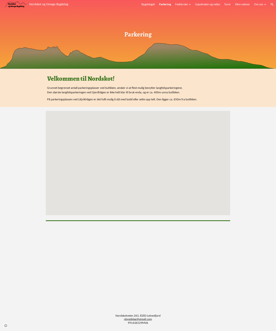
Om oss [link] (258, 4)
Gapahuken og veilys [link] (207, 4)
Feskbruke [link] (181, 4)
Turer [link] (227, 4)
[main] (138, 34)
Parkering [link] (165, 4)
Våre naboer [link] (242, 4)
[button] (272, 4)
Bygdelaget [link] (148, 4)
